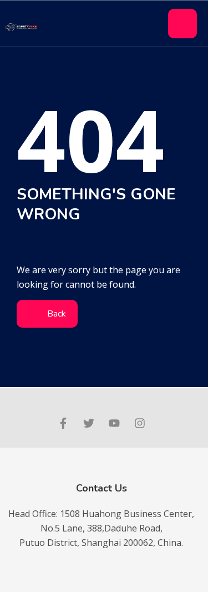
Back (55, 314)
